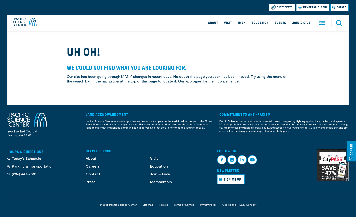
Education (260, 23)
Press (90, 182)
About (213, 23)
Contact (93, 174)
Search (339, 23)
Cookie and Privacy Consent (239, 204)
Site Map (148, 204)
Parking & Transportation (33, 166)
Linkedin (242, 159)
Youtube (252, 159)
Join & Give (301, 23)
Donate (341, 7)
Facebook (221, 159)
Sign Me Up (232, 179)
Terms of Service (184, 204)
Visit (228, 23)
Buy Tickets (285, 7)
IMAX (242, 23)
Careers (93, 166)
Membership (161, 182)
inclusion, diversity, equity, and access (261, 127)
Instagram (232, 159)
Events (280, 23)
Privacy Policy (208, 204)
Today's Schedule (26, 158)
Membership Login (315, 7)
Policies (163, 204)
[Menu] (322, 23)
